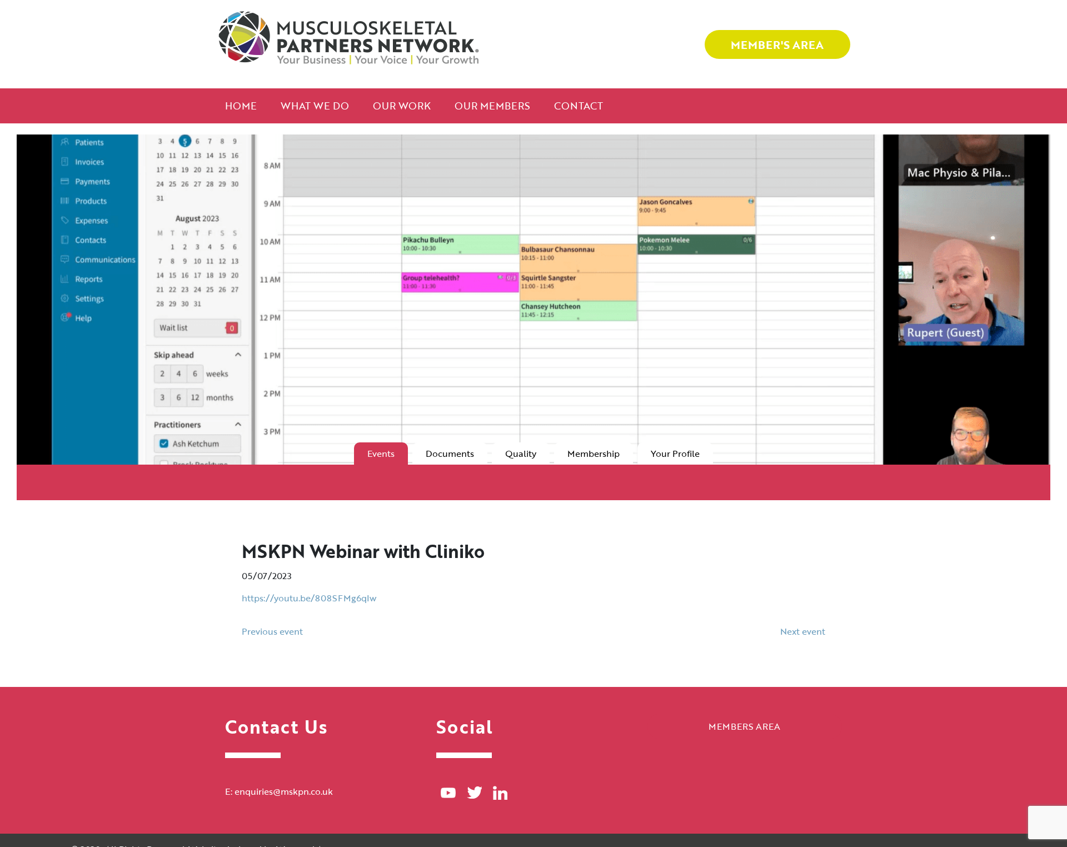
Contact (578, 105)
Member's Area (777, 44)
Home (241, 105)
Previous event (272, 631)
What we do (315, 105)
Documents (450, 453)
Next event (802, 631)
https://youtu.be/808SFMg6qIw (309, 598)
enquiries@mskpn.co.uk (284, 791)
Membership (593, 453)
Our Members (492, 105)
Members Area (744, 726)
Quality (520, 453)
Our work (402, 105)
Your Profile (675, 453)
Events (381, 453)
